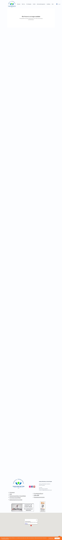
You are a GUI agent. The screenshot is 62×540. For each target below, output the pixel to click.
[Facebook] (32, 486)
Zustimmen (57, 538)
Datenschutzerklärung (5, 538)
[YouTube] (34, 486)
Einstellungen (51, 538)
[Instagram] (30, 486)
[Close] (60, 538)
